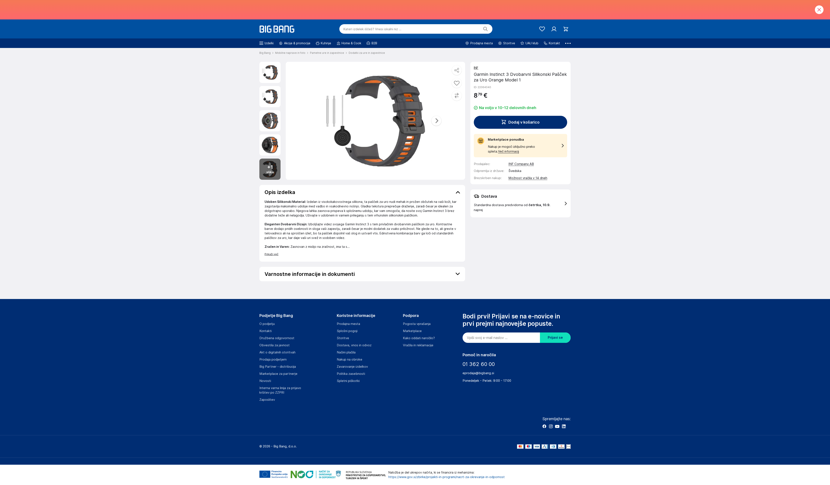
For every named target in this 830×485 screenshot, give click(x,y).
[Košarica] (566, 29)
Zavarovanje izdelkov (352, 367)
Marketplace (412, 331)
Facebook (544, 426)
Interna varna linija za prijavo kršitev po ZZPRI (280, 390)
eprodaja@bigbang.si (478, 373)
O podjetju (267, 324)
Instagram (551, 426)
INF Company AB (521, 164)
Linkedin (564, 426)
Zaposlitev (267, 400)
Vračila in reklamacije (418, 345)
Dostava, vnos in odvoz (354, 345)
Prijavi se (555, 338)
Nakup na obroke (349, 359)
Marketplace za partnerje (278, 374)
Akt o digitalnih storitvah (277, 352)
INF (476, 68)
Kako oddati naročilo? (419, 338)
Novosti (265, 381)
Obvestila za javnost (274, 345)
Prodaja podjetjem (273, 359)
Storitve (343, 338)
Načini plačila (346, 352)
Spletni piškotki (348, 381)
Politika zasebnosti (351, 374)
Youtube (557, 426)
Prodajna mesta (348, 324)
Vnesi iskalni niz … (372, 29)
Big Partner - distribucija (277, 367)
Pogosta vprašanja (417, 324)
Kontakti (265, 331)
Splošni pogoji (347, 331)
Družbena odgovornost (276, 338)
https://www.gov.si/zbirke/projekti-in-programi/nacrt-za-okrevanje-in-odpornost (446, 477)
